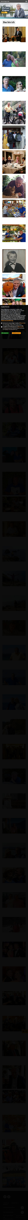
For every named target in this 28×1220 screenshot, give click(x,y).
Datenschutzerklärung (7, 320)
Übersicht (22, 323)
